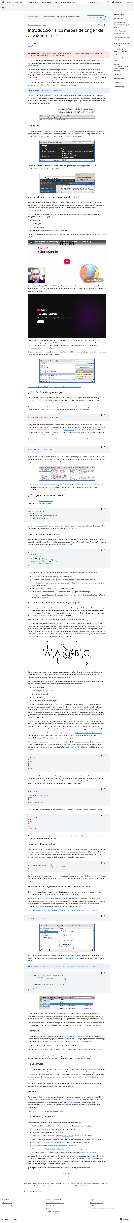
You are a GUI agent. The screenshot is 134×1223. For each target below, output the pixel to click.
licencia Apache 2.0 (39, 1186)
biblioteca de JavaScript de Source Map (88, 733)
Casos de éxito (47, 2)
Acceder (129, 2)
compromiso (74, 1102)
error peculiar (51, 1100)
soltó (63, 1132)
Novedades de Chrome (68, 2)
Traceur (57, 340)
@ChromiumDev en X (96, 1203)
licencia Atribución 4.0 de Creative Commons (80, 1183)
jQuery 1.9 (42, 1097)
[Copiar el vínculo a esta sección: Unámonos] (40, 1031)
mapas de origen (33, 66)
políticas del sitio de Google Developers (81, 1186)
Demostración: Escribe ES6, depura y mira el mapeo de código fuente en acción (54, 387)
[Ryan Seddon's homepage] (32, 46)
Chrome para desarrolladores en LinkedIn (102, 1209)
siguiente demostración (70, 958)
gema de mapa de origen (57, 1142)
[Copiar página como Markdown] (56, 36)
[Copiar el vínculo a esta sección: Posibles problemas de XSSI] (57, 844)
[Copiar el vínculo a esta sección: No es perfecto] (45, 1064)
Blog (56, 2)
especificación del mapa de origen (58, 53)
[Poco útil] (104, 25)
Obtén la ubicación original (54, 90)
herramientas (38, 1049)
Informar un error (7, 1203)
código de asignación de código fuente (66, 735)
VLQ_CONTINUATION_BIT (74, 747)
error (44, 1139)
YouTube (92, 1206)
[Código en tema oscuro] (101, 415)
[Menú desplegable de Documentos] (38, 2)
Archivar (48, 1209)
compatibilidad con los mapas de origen (75, 286)
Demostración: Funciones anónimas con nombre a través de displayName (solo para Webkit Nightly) (66, 966)
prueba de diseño (67, 1136)
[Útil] (101, 25)
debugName (99, 1019)
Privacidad (14, 1219)
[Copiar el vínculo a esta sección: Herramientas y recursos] (54, 1117)
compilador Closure (45, 501)
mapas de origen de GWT (88, 1152)
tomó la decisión (69, 430)
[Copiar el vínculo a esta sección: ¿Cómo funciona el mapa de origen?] (65, 392)
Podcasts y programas (52, 1211)
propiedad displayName (69, 1146)
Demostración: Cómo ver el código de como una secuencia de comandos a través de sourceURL (63, 910)
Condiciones (5, 1219)
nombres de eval (53, 1146)
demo (46, 1129)
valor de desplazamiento (53, 781)
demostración (32, 345)
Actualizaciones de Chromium (55, 1203)
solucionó (36, 1111)
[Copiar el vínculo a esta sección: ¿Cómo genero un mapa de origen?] (65, 496)
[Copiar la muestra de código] (104, 415)
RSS (91, 1211)
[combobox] (96, 2)
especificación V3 (66, 545)
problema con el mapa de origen (56, 1045)
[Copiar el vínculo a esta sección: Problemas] (40, 1092)
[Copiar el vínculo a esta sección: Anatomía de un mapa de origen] (61, 534)
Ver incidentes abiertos (8, 1206)
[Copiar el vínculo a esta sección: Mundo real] (41, 126)
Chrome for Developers (34, 25)
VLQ (29, 624)
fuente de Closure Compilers (54, 1149)
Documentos (32, 2)
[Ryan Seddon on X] (29, 46)
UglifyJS (61, 1126)
